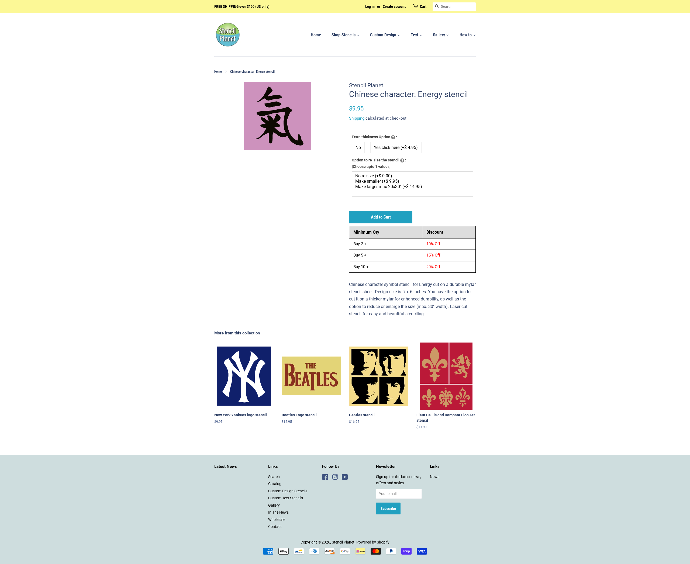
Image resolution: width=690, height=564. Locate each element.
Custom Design (383, 34)
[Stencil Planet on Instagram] (335, 478)
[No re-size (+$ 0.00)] (413, 176)
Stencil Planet (343, 542)
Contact (275, 526)
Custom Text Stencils (285, 498)
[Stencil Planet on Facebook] (325, 478)
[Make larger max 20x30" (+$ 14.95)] (413, 186)
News (434, 477)
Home (316, 34)
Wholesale (276, 519)
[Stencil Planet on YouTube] (345, 478)
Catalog (274, 484)
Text (415, 34)
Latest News (225, 466)
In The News (278, 512)
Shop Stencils (344, 34)
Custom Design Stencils (287, 491)
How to (466, 34)
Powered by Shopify (372, 542)
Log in (370, 6)
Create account (394, 6)
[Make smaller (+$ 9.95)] (413, 181)
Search (274, 477)
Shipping (356, 118)
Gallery (439, 34)
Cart (423, 6)
